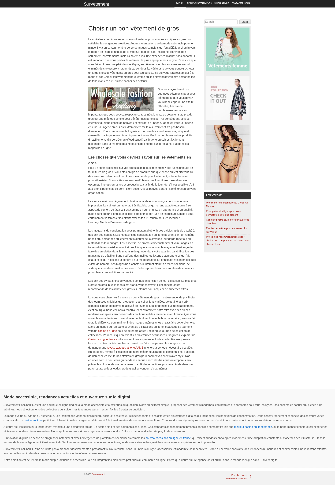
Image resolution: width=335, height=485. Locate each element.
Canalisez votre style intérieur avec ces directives (227, 221)
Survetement (96, 4)
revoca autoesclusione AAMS (125, 347)
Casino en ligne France (102, 339)
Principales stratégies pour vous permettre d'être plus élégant (223, 213)
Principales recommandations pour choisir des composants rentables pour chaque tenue (227, 240)
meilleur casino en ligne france (253, 426)
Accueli (180, 3)
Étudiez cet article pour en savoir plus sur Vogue (226, 230)
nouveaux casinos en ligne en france (168, 438)
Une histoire (221, 3)
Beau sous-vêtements (199, 3)
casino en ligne (107, 330)
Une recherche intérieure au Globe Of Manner (227, 204)
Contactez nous (241, 3)
